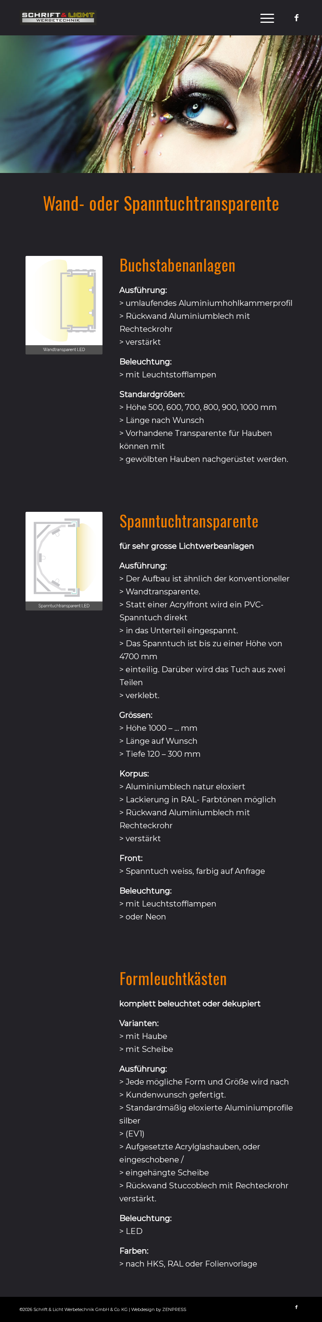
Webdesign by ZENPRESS (158, 1309)
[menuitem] (263, 17)
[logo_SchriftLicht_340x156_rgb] (58, 17)
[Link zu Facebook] (296, 18)
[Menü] (263, 17)
